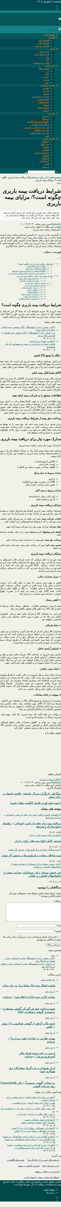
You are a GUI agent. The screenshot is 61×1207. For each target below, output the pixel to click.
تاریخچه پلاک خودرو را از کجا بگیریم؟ (43, 1160)
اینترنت (45, 116)
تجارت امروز (44, 235)
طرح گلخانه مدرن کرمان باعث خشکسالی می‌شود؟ (30, 1139)
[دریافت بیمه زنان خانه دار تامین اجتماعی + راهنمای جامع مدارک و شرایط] (30, 817)
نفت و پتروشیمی (41, 62)
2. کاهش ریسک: (33, 290)
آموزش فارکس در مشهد (28, 1166)
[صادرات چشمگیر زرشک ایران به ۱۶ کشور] (33, 1128)
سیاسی (45, 155)
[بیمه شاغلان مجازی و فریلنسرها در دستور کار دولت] (34, 849)
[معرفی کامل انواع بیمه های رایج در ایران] (45, 835)
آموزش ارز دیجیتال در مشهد (47, 1171)
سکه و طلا (44, 68)
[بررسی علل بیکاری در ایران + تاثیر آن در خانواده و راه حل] (27, 1111)
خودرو (46, 88)
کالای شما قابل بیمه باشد (36, 269)
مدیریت (51, 113)
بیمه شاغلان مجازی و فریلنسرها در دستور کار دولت (31, 855)
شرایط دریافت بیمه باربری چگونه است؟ (35, 264)
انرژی (52, 48)
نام (58, 925)
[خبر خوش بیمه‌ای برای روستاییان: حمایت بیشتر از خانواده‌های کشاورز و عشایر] (30, 867)
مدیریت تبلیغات (41, 130)
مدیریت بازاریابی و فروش (36, 127)
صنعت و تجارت (47, 85)
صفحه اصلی (49, 34)
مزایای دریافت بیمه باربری (35, 285)
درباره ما (50, 1192)
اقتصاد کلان (43, 43)
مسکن (46, 93)
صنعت (46, 105)
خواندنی (45, 150)
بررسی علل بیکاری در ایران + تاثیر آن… (35, 1114)
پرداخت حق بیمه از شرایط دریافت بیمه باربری (27, 273)
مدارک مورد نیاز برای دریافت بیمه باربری (35, 276)
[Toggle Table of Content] (59, 258)
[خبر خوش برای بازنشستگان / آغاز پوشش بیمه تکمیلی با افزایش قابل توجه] (27, 330)
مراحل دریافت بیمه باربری (35, 283)
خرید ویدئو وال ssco (51, 1166)
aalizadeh (56, 224)
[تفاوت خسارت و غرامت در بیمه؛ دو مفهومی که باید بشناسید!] (42, 341)
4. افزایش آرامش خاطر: (30, 294)
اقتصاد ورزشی (42, 46)
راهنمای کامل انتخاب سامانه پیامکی (37, 1122)
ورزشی (45, 166)
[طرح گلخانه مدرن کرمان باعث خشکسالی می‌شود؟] (28, 1136)
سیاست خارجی (41, 152)
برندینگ (45, 119)
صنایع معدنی (43, 99)
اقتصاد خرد (43, 40)
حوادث (46, 147)
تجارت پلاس (49, 138)
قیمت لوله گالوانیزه (15, 1160)
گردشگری (44, 161)
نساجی (45, 110)
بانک (47, 74)
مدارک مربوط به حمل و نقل (29, 279)
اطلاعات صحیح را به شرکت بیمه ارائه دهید (29, 271)
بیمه (47, 82)
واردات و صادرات (40, 96)
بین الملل (44, 144)
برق (47, 57)
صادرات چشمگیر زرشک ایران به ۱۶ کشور (34, 1131)
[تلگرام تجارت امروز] (50, 779)
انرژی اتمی (43, 51)
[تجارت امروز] (53, 19)
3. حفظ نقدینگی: (33, 292)
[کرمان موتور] (53, 29)
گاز (47, 60)
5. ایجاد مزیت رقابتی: (31, 297)
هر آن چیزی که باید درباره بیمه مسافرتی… (34, 1148)
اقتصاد (52, 37)
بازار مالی (50, 65)
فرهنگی (45, 158)
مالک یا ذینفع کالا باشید (36, 266)
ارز (47, 71)
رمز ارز (45, 77)
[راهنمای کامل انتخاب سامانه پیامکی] (39, 1119)
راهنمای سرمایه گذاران (38, 121)
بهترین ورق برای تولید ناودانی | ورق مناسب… (33, 1103)
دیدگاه (57, 901)
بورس (46, 79)
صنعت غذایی (43, 107)
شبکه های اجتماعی (39, 124)
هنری (46, 164)
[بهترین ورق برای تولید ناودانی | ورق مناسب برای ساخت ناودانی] (27, 1100)
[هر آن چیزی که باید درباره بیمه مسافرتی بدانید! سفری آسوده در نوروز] (31, 1145)
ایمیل (57, 931)
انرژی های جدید (41, 54)
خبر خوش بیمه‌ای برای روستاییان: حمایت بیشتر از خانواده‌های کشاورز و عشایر (32, 874)
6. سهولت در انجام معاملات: (28, 299)
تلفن (47, 136)
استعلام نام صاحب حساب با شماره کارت (41, 1177)
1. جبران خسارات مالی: (30, 288)
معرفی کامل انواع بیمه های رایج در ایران (38, 841)
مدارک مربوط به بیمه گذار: (29, 281)
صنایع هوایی (43, 102)
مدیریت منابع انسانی (39, 133)
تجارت (46, 91)
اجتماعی (45, 141)
